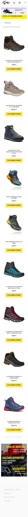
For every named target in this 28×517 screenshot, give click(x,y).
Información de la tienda (12, 490)
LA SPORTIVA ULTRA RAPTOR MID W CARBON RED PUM (14, 332)
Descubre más (22, 12)
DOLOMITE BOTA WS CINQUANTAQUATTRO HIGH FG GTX (14, 152)
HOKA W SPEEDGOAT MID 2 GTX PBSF (14, 197)
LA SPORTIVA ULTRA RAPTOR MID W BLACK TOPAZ (14, 287)
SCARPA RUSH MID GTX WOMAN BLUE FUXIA (14, 422)
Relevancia (14, 23)
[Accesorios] (14, 471)
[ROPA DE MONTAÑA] (14, 449)
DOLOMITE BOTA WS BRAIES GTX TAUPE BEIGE (14, 106)
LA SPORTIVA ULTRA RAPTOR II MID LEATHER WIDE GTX (14, 61)
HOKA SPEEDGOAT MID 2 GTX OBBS (14, 242)
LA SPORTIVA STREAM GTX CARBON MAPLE (14, 377)
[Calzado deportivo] (14, 460)
